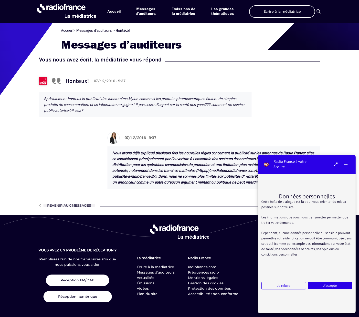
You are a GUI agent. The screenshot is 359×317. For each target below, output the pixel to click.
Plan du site (147, 294)
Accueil (114, 11)
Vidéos (143, 288)
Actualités (145, 278)
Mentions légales (203, 278)
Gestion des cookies (205, 283)
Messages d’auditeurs (94, 30)
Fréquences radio (203, 272)
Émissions (145, 283)
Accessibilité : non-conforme (213, 294)
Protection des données (209, 288)
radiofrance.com (202, 267)
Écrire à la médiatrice (155, 267)
